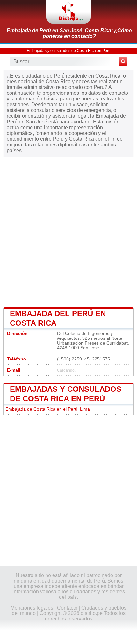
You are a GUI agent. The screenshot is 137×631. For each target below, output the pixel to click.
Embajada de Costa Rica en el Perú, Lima (47, 409)
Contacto (67, 608)
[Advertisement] (68, 231)
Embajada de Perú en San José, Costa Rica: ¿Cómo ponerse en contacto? (69, 33)
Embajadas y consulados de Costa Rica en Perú (69, 50)
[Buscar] (123, 61)
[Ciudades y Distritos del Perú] (68, 12)
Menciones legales (32, 608)
